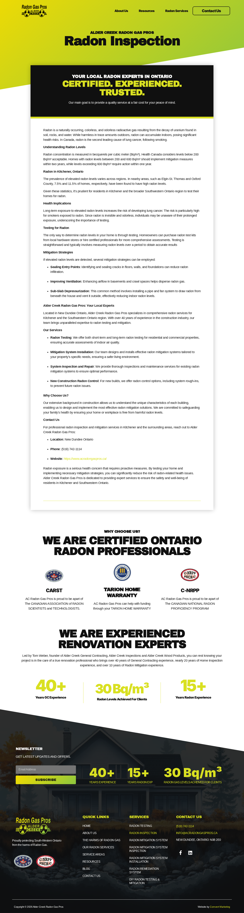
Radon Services (176, 11)
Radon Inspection (143, 833)
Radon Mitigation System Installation (148, 860)
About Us (121, 11)
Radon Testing (140, 825)
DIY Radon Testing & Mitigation (144, 881)
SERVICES (139, 817)
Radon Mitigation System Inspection (148, 849)
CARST (54, 590)
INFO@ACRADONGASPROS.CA (197, 833)
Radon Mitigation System (148, 840)
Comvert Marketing (220, 906)
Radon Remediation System (144, 870)
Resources (147, 11)
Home (87, 825)
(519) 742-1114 (185, 826)
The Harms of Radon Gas (101, 840)
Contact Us (91, 875)
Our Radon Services (98, 847)
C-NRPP (190, 590)
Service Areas (94, 854)
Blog (86, 868)
